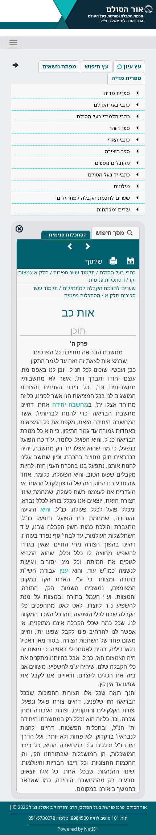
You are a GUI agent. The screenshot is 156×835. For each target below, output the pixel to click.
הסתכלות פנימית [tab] (68, 234)
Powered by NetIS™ (78, 829)
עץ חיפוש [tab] (96, 66)
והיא (45, 509)
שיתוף (93, 261)
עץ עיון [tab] (132, 66)
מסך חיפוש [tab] (109, 233)
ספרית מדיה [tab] (126, 77)
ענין (63, 571)
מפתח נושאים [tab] (59, 66)
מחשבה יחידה (70, 405)
